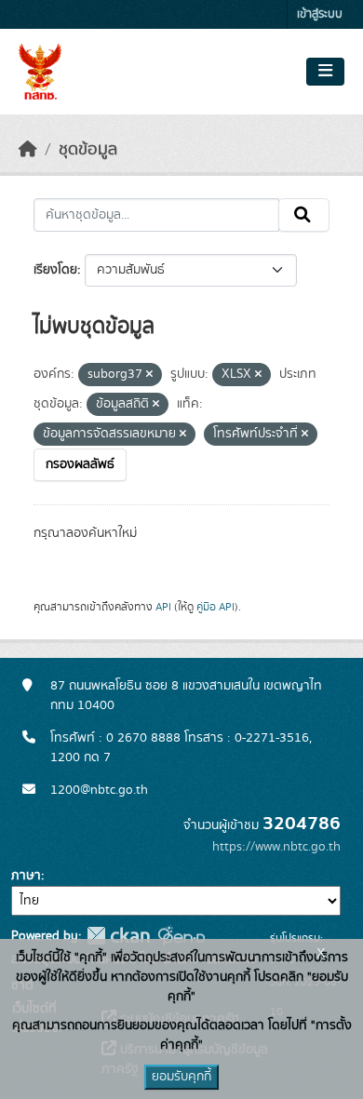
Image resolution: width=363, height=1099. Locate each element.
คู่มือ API (215, 606)
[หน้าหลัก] (28, 150)
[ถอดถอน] (149, 375)
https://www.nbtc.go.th (276, 847)
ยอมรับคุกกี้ (181, 1076)
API (163, 606)
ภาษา (26, 875)
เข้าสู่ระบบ (320, 14)
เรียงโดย (55, 270)
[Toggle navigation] (325, 72)
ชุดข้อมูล (88, 150)
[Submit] (303, 215)
